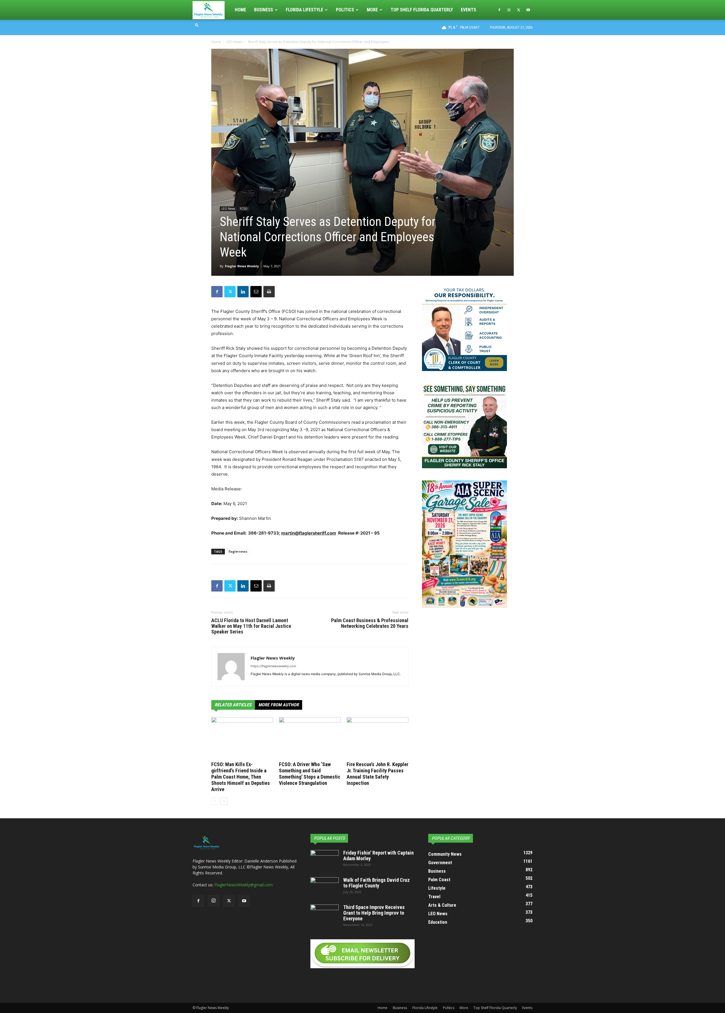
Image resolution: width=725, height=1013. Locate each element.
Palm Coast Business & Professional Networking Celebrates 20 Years (369, 623)
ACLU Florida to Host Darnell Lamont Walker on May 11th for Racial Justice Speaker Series (251, 626)
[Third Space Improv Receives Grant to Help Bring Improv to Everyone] (324, 914)
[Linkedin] (243, 291)
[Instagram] (509, 10)
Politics (345, 9)
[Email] (256, 291)
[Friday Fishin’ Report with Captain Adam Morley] (324, 860)
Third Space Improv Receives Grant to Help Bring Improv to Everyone (374, 912)
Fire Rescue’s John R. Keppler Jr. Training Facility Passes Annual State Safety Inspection (377, 773)
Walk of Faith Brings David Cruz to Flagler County (376, 883)
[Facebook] (499, 10)
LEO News (234, 41)
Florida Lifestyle (304, 9)
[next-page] (223, 801)
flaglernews (238, 551)
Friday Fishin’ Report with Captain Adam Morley (378, 855)
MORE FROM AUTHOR (278, 704)
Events (468, 9)
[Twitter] (518, 10)
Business (263, 9)
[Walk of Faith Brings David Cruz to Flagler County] (324, 887)
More (372, 9)
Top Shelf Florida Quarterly (422, 9)
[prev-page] (214, 801)
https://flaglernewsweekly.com (273, 666)
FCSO (244, 209)
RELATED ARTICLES (233, 704)
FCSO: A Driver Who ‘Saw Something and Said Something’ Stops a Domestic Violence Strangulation (309, 773)
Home (240, 9)
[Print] (269, 291)
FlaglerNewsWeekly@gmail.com (243, 884)
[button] (197, 25)
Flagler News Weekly (242, 266)
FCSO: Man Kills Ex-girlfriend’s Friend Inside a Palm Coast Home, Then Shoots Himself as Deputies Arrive (240, 776)
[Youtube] (528, 10)
